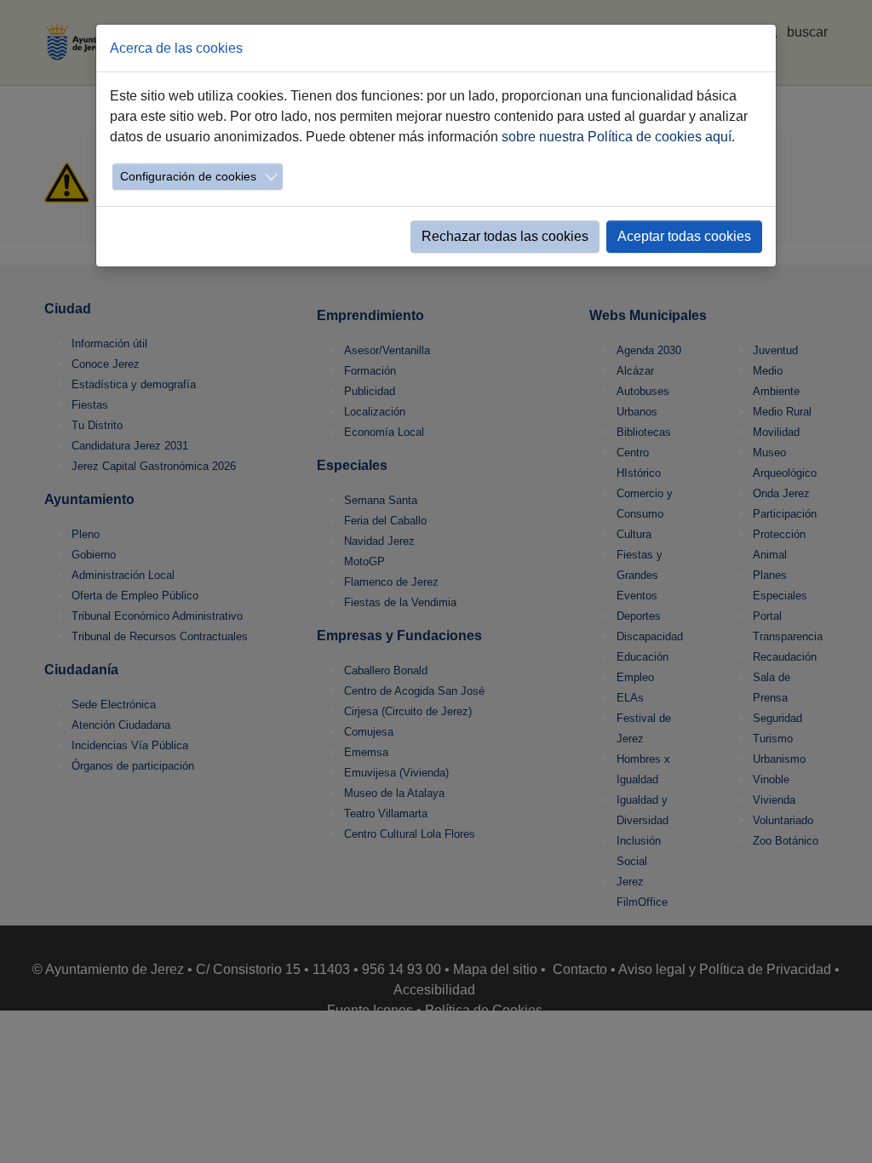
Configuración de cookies (188, 176)
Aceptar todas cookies (684, 236)
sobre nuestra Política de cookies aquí (616, 136)
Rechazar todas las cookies (505, 236)
